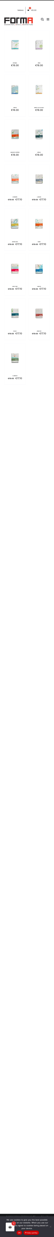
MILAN (14, 331)
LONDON (39, 197)
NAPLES (39, 286)
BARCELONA (15, 241)
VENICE (15, 107)
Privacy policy (31, 1233)
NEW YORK (14, 286)
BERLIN (39, 152)
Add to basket (15, 44)
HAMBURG (15, 197)
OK (19, 1233)
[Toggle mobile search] (42, 19)
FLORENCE (15, 375)
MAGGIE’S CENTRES (15, 152)
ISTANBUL (15, 63)
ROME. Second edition (39, 107)
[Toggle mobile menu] (48, 19)
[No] (50, 1226)
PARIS (39, 63)
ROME (39, 241)
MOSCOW (39, 331)
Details (17, 47)
